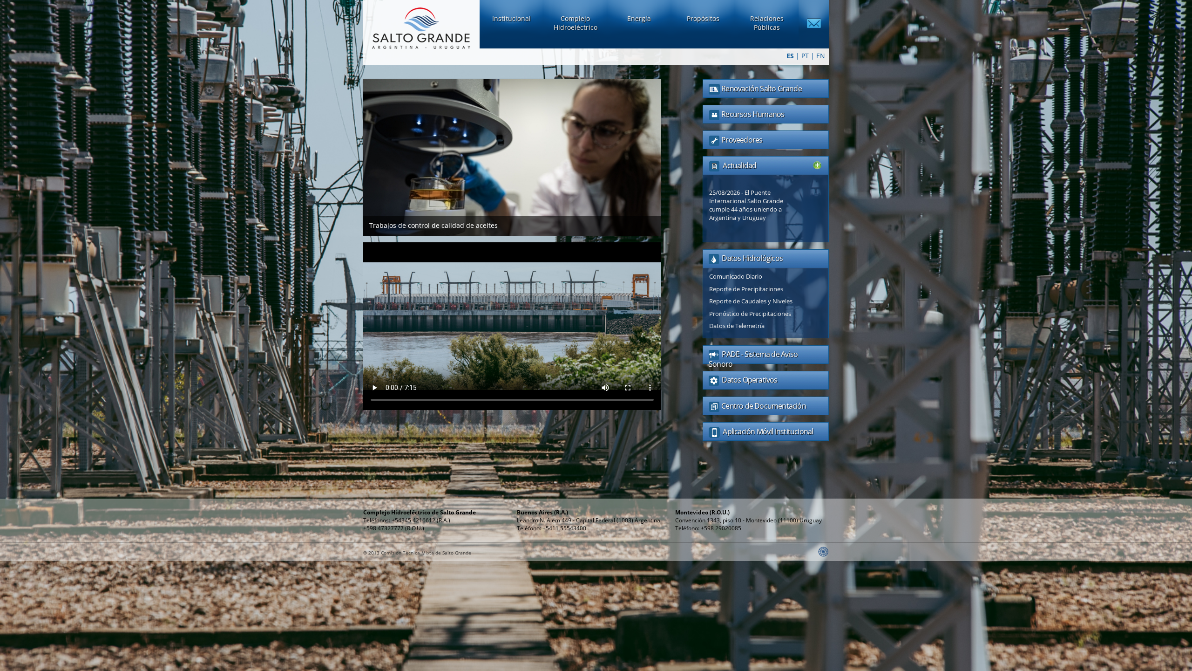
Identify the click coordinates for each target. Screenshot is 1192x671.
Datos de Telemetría (737, 326)
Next (671, 151)
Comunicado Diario (735, 276)
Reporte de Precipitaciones (746, 289)
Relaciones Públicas (767, 23)
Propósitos (703, 18)
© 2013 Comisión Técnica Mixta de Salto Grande (417, 552)
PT (805, 55)
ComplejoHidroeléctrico (575, 23)
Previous (353, 151)
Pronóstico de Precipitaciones (750, 313)
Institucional (511, 18)
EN (820, 55)
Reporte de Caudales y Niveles (750, 301)
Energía (639, 18)
